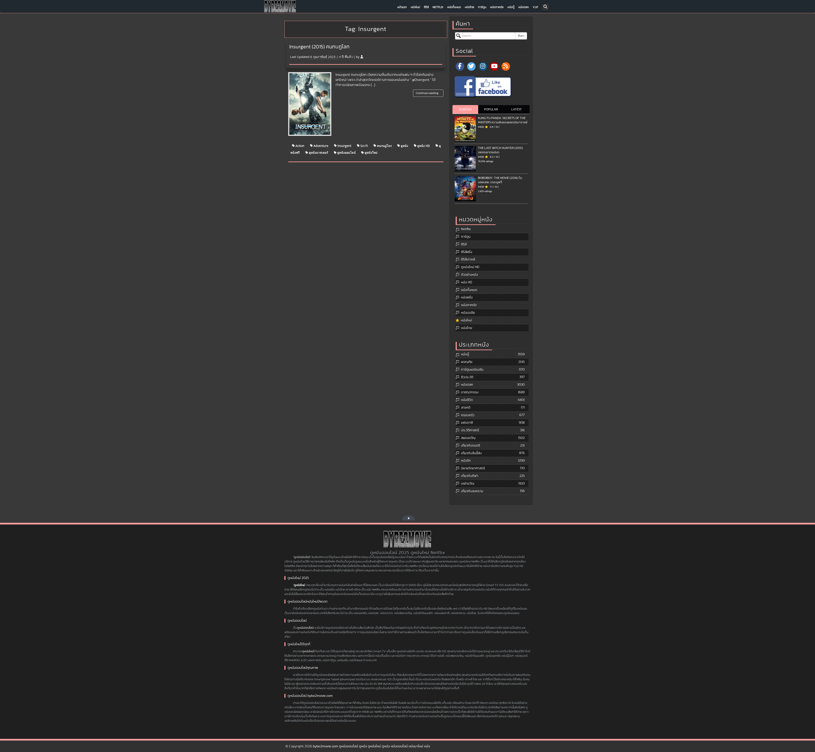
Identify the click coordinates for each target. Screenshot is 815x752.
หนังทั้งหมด (454, 7)
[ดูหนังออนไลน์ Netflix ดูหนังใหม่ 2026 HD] (280, 7)
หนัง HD (466, 282)
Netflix (438, 7)
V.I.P (535, 7)
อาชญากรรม (470, 392)
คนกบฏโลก (384, 145)
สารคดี (465, 407)
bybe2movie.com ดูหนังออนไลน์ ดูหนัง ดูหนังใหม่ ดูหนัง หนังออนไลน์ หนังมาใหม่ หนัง (371, 746)
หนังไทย (469, 7)
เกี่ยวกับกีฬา (469, 476)
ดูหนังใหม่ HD (470, 267)
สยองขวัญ (468, 438)
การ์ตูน (482, 7)
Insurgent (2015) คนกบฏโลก (319, 46)
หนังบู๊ (510, 7)
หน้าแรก (402, 7)
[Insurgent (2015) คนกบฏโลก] (309, 104)
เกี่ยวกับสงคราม (472, 491)
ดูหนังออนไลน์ (346, 152)
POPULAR (491, 109)
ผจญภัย (466, 362)
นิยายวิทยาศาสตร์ (473, 468)
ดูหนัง (404, 145)
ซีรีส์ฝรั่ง (466, 252)
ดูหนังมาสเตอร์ (318, 152)
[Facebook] (460, 66)
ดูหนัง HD (423, 145)
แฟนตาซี (467, 422)
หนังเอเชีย (468, 312)
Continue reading (427, 93)
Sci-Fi (364, 145)
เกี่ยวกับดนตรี (470, 445)
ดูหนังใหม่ (370, 152)
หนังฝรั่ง (467, 297)
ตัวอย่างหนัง (469, 274)
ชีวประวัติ (467, 377)
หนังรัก (466, 460)
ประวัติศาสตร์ (470, 430)
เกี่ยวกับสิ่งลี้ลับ (471, 453)
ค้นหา (521, 35)
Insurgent (344, 145)
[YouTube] (494, 66)
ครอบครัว (467, 415)
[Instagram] (483, 66)
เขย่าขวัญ (467, 483)
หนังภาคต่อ (497, 7)
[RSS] (506, 66)
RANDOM (465, 109)
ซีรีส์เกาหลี (468, 259)
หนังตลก (523, 7)
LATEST (516, 109)
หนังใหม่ (415, 7)
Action (299, 145)
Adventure (320, 145)
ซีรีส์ (426, 7)
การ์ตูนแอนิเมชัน (472, 369)
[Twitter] (471, 66)
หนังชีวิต (467, 400)
